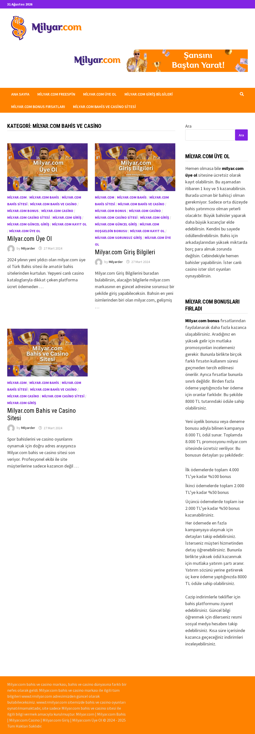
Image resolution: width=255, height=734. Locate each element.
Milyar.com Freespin (56, 94)
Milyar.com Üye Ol (100, 94)
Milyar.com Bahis (44, 197)
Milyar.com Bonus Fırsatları (38, 106)
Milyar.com (17, 197)
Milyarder (28, 248)
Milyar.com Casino (57, 211)
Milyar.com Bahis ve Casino (53, 204)
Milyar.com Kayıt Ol (69, 224)
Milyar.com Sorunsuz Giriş (118, 237)
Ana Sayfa (20, 94)
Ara (188, 126)
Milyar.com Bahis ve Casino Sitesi (104, 106)
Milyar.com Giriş (67, 217)
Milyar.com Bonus (23, 211)
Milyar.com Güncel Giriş (28, 224)
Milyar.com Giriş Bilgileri (149, 94)
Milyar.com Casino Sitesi (28, 217)
